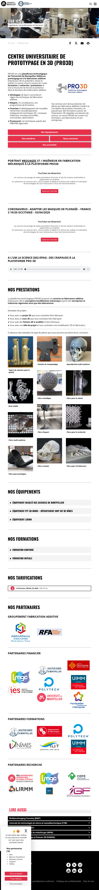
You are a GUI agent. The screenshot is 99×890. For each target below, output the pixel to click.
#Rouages (29, 161)
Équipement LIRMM (22, 519)
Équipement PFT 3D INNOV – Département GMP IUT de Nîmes (42, 511)
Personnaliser (16, 883)
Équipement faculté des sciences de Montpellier (38, 502)
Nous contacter (70, 138)
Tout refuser (16, 878)
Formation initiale (22, 558)
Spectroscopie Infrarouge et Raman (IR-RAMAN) (32, 837)
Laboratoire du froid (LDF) (21, 827)
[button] (82, 43)
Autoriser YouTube (49, 191)
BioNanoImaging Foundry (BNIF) (24, 818)
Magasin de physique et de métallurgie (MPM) (31, 832)
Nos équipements (49, 132)
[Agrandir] (86, 79)
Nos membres (28, 138)
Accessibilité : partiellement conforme (37, 881)
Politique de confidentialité (69, 881)
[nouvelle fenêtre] (20, 677)
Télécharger (12, 588)
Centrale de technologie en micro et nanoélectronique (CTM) (38, 823)
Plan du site (88, 881)
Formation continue (23, 550)
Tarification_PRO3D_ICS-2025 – (32, 588)
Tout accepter (16, 873)
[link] (70, 43)
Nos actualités (50, 145)
